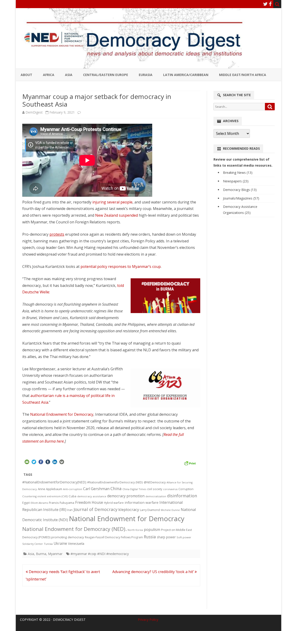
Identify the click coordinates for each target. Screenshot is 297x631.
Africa (48, 75)
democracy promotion (126, 495)
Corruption (186, 489)
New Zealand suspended (116, 215)
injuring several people (112, 202)
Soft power (184, 537)
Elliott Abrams (39, 502)
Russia (150, 536)
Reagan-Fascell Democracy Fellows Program (114, 537)
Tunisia (48, 543)
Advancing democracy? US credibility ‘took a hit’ (153, 571)
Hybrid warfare (114, 502)
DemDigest (34, 112)
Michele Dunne (170, 510)
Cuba (72, 496)
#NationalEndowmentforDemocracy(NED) (54, 482)
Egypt (26, 503)
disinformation (182, 495)
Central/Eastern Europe (105, 75)
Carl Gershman (96, 488)
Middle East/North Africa (242, 75)
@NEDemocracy (155, 482)
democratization (155, 496)
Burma (41, 554)
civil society (154, 489)
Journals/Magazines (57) (241, 198)
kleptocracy (128, 509)
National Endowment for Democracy (61, 414)
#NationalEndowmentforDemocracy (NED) (115, 482)
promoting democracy (67, 537)
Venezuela (76, 543)
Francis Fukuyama (61, 503)
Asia (68, 75)
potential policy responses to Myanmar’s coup (121, 266)
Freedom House (89, 502)
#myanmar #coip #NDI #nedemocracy (100, 554)
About (26, 75)
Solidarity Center (32, 543)
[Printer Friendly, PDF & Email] (189, 463)
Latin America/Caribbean (185, 75)
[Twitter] (265, 4)
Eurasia (145, 75)
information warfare (141, 502)
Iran (70, 510)
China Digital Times (134, 489)
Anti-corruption (72, 489)
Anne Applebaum (50, 489)
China (116, 488)
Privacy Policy (148, 619)
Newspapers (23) (236, 181)
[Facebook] (270, 4)
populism (152, 529)
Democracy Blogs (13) (240, 189)
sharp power (166, 537)
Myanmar (55, 554)
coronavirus (170, 489)
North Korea (135, 530)
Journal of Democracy (95, 509)
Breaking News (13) (237, 172)
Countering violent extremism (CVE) (45, 496)
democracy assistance (91, 496)
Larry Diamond (150, 510)
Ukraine (60, 543)
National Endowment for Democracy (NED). (74, 529)
